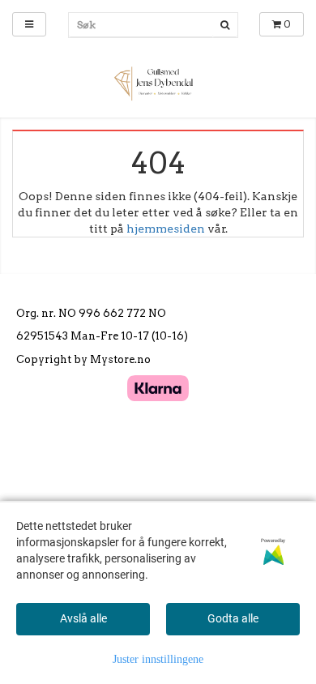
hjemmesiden (165, 228)
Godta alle (232, 618)
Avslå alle (83, 618)
